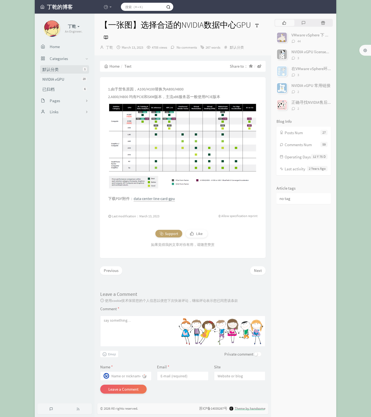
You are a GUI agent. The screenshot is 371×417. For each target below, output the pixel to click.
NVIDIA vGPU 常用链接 (311, 85)
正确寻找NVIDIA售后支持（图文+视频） (326, 102)
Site (217, 366)
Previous (111, 270)
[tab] (284, 23)
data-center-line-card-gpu (154, 198)
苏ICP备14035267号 (213, 408)
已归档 (64, 89)
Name (106, 366)
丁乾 (109, 47)
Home (114, 66)
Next (258, 270)
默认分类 (64, 69)
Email (163, 366)
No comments (186, 47)
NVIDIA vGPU (64, 79)
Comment (109, 308)
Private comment (238, 354)
